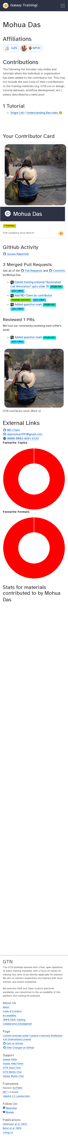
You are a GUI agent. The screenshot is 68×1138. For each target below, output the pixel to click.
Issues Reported (17, 254)
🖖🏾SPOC (34, 48)
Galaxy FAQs (10, 1059)
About (6, 1007)
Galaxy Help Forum (13, 1064)
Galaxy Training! (23, 5)
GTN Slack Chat (12, 1068)
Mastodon (11, 1108)
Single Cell (17, 112)
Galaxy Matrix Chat (13, 1076)
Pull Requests (33, 271)
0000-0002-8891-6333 (22, 438)
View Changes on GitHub (20, 1048)
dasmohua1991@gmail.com (24, 434)
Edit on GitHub (14, 1043)
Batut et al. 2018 (12, 1128)
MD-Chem (13, 430)
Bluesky (9, 1112)
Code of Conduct (12, 1011)
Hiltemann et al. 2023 (15, 1124)
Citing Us (8, 1132)
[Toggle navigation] (62, 5)
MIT (5, 1092)
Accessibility (9, 1016)
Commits (58, 271)
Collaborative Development (17, 1024)
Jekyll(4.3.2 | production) (16, 1096)
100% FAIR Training (14, 1020)
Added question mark (28, 304)
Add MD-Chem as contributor (33, 295)
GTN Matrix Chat (12, 1072)
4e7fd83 (17, 1088)
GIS (14, 48)
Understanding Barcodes (42, 112)
